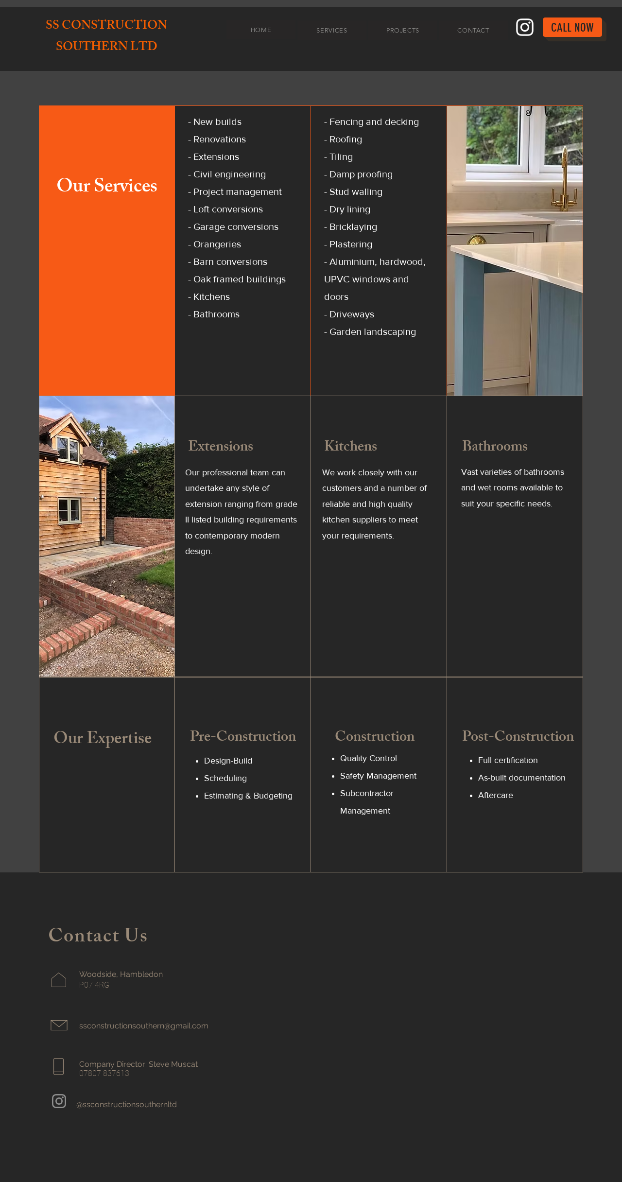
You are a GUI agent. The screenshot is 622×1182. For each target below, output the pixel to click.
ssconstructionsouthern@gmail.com (143, 1025)
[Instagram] (524, 27)
